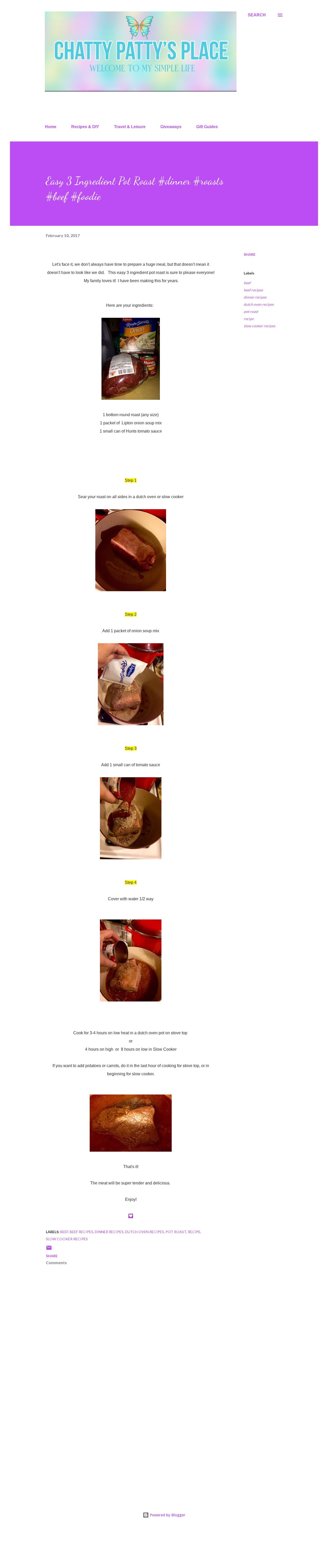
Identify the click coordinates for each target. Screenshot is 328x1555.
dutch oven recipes (259, 304)
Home (50, 127)
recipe (249, 318)
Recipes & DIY (85, 127)
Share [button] (249, 254)
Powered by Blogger (167, 1514)
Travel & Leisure (130, 127)
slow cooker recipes (259, 326)
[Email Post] (49, 1249)
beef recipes (253, 290)
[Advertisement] (122, 1434)
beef (247, 283)
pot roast (251, 311)
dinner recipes (255, 297)
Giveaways (170, 127)
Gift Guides (207, 127)
